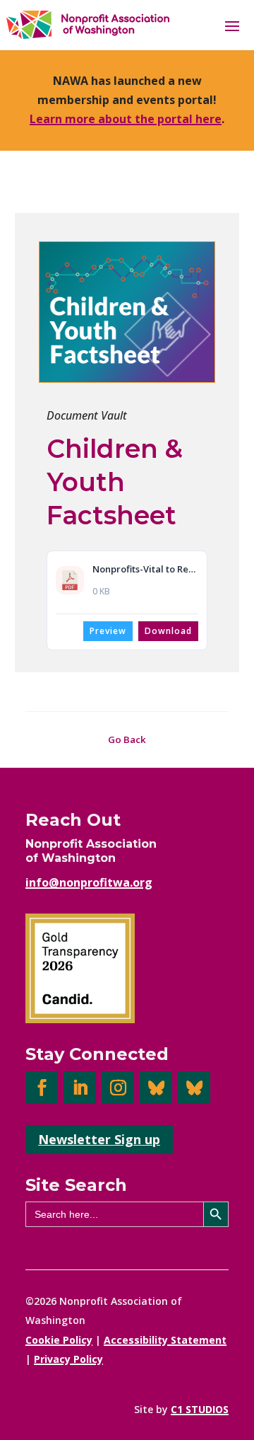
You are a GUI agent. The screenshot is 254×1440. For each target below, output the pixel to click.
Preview (108, 631)
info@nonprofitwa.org (88, 882)
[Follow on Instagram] (118, 1087)
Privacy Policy (68, 1359)
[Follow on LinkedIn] (80, 1087)
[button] (232, 25)
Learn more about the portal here (126, 119)
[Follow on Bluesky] (156, 1087)
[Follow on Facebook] (41, 1087)
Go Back (127, 739)
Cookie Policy (58, 1340)
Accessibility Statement (165, 1340)
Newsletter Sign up (99, 1139)
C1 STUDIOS (200, 1409)
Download (168, 631)
